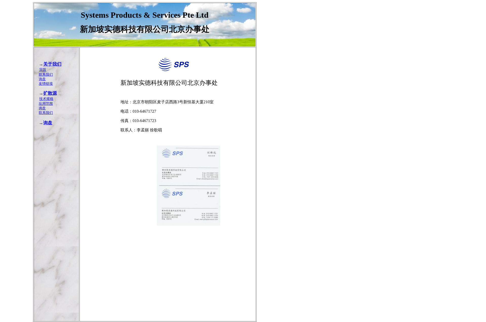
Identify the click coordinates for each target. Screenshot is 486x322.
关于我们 (52, 64)
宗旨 (42, 70)
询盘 (42, 79)
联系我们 (46, 74)
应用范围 (46, 104)
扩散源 (50, 93)
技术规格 (46, 99)
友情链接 (46, 84)
